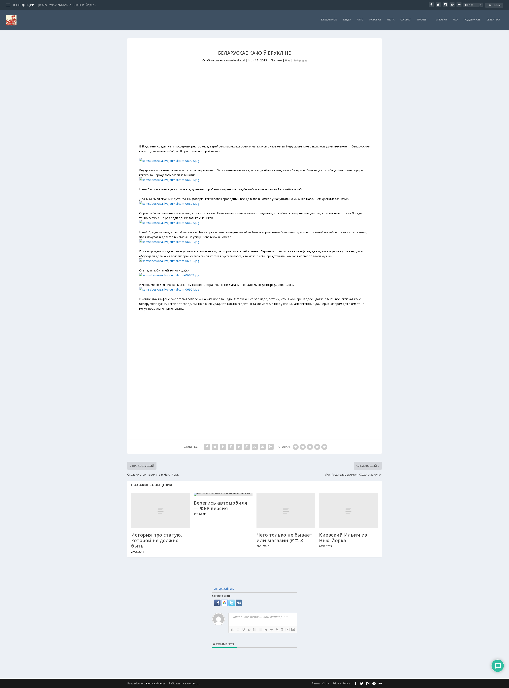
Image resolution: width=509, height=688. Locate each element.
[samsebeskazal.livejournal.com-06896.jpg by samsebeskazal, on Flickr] (169, 203)
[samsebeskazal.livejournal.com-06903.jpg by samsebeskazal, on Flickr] (169, 275)
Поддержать (472, 19)
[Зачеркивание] (249, 629)
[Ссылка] (277, 629)
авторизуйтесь (223, 588)
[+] (288, 629)
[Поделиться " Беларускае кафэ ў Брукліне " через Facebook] (207, 447)
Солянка (405, 19)
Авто (360, 19)
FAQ (455, 19)
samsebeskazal (234, 60)
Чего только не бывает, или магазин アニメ (285, 538)
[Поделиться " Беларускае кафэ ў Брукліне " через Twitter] (215, 447)
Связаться (493, 19)
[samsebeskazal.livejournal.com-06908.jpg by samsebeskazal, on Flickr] (169, 161)
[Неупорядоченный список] (260, 629)
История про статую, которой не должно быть (156, 540)
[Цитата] (266, 629)
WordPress (193, 683)
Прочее (421, 19)
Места (390, 19)
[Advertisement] (254, 110)
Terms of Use (320, 683)
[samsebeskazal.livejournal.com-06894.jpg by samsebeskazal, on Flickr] (169, 180)
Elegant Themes (155, 683)
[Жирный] (232, 629)
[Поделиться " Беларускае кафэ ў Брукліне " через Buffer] (247, 447)
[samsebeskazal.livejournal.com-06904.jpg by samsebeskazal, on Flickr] (169, 289)
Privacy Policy (341, 683)
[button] (217, 605)
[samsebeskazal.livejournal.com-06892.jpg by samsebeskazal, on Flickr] (169, 242)
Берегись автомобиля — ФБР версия (221, 506)
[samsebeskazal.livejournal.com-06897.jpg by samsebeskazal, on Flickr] (169, 223)
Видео (347, 19)
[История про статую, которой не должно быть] (160, 510)
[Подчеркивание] (243, 629)
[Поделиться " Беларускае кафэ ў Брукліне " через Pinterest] (231, 447)
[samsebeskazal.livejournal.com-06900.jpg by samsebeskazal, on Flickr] (169, 261)
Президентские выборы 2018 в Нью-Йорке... (66, 5)
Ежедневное (329, 19)
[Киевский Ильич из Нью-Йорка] (348, 510)
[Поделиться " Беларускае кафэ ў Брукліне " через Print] (271, 447)
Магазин (441, 19)
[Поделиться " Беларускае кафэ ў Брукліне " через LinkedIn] (239, 447)
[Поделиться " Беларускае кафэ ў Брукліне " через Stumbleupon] (255, 447)
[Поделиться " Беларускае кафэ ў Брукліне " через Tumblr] (223, 447)
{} (282, 629)
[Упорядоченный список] (254, 629)
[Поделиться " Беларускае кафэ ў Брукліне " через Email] (263, 447)
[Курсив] (238, 629)
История (375, 19)
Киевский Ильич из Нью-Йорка (343, 538)
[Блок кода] (271, 629)
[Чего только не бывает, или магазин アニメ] (285, 510)
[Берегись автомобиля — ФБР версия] (223, 494)
